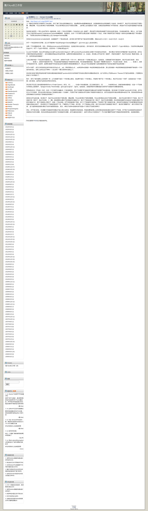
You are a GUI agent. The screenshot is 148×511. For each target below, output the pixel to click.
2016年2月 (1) (9, 192)
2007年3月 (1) (9, 334)
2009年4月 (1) (9, 294)
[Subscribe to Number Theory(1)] (6, 104)
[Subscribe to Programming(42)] (6, 109)
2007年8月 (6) (9, 324)
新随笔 (11, 13)
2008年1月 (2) (9, 314)
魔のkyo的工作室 (13, 5)
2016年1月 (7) (9, 194)
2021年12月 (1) (10, 134)
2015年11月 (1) (10, 197)
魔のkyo (43, 18)
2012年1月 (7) (9, 234)
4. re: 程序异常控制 (10, 431)
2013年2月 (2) (9, 219)
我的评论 (6, 58)
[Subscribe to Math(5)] (6, 102)
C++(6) (10, 89)
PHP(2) (10, 106)
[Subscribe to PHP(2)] (6, 107)
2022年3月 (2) (9, 129)
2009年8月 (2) (9, 287)
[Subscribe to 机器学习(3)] (6, 118)
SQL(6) (10, 113)
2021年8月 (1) (9, 142)
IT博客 (74, 507)
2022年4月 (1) (9, 127)
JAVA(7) (10, 95)
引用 (59, 18)
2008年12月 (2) (10, 301)
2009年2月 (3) (9, 299)
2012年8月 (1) (9, 227)
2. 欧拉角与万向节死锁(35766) (14, 462)
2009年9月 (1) (9, 284)
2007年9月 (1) (9, 321)
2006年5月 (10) (10, 351)
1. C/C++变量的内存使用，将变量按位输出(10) (14, 486)
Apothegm (11, 87)
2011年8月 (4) (9, 244)
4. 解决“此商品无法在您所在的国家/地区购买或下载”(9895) (14, 470)
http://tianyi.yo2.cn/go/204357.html (41, 21)
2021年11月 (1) (10, 137)
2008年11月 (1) (10, 304)
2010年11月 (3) (10, 259)
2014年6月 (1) (9, 209)
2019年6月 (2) (9, 172)
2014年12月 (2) (10, 202)
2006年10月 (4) (10, 341)
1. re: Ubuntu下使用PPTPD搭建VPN (14, 395)
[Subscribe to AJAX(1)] (6, 83)
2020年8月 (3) (9, 152)
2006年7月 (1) (9, 346)
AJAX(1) (10, 82)
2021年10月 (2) (10, 139)
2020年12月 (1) (10, 147)
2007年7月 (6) (9, 326)
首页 (7, 13)
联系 (16, 13)
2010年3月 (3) (9, 277)
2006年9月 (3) (9, 344)
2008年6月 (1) (9, 311)
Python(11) (11, 111)
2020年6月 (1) (9, 154)
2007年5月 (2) (9, 331)
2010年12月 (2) (10, 257)
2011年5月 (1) (9, 252)
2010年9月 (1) (9, 264)
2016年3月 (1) (9, 189)
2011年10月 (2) (10, 242)
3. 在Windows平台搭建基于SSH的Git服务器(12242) (14, 466)
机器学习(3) (11, 117)
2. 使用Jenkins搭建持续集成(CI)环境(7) (14, 490)
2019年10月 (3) (10, 169)
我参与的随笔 (8, 60)
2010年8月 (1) (9, 267)
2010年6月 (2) (9, 269)
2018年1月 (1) (9, 177)
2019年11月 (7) (10, 167)
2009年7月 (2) (9, 289)
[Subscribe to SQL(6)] (6, 113)
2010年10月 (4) (10, 262)
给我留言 (8, 68)
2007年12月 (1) (10, 316)
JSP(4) (10, 98)
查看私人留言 (9, 73)
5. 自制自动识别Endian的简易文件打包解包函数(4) (14, 499)
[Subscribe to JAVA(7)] (6, 96)
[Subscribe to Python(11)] (6, 111)
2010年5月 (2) (9, 272)
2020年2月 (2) (9, 162)
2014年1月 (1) (9, 214)
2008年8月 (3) (9, 309)
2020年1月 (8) (9, 164)
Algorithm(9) (11, 85)
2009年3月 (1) (9, 297)
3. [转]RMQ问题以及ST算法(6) (14, 493)
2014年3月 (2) (9, 212)
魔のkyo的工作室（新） (12, 366)
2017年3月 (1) (9, 179)
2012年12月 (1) (10, 222)
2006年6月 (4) (9, 349)
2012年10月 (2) (10, 224)
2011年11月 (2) (10, 239)
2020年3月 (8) (9, 159)
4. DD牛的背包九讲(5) (11, 496)
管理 (27, 13)
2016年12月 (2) (10, 182)
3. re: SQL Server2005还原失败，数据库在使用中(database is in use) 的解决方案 (14, 421)
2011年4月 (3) (9, 254)
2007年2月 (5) (9, 336)
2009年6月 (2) (9, 292)
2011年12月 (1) (10, 237)
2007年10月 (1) (10, 319)
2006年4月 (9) (9, 354)
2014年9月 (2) (9, 204)
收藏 (57, 18)
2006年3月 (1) (9, 356)
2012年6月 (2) (9, 229)
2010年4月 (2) (9, 274)
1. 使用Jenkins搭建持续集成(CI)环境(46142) (14, 459)
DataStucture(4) (12, 91)
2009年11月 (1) (10, 282)
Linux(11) (10, 100)
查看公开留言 (9, 71)
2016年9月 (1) (9, 184)
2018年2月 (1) (9, 174)
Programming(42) (13, 109)
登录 (35, 120)
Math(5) (10, 102)
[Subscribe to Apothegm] (6, 87)
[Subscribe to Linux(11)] (6, 100)
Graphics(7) (11, 93)
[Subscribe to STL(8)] (6, 115)
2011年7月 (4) (9, 247)
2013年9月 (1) (9, 217)
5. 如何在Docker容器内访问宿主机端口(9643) (14, 474)
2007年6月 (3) (9, 329)
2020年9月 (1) (9, 149)
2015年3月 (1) (9, 199)
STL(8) (10, 115)
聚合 (20, 13)
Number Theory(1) (13, 104)
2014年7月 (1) (9, 207)
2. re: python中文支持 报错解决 (14, 408)
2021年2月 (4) (9, 144)
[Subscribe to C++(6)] (6, 89)
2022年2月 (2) (9, 132)
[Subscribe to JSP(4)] (6, 98)
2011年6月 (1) (9, 249)
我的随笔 (6, 55)
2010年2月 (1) (9, 279)
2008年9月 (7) (9, 306)
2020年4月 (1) (9, 157)
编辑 (55, 18)
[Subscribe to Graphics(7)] (6, 94)
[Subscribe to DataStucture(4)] (6, 91)
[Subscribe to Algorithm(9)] (6, 85)
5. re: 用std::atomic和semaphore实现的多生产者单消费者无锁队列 (14, 442)
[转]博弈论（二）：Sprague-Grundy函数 (41, 17)
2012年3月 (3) (9, 232)
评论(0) (51, 18)
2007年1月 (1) (9, 339)
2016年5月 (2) (9, 187)
